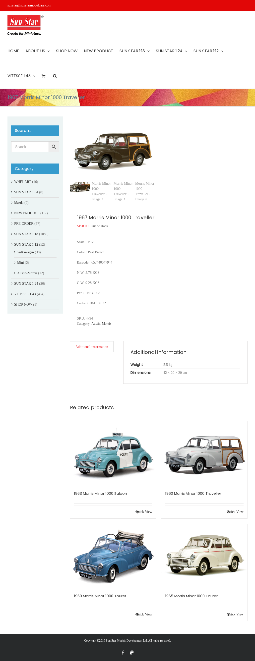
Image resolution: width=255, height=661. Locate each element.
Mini (20, 263)
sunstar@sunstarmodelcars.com (29, 5)
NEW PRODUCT (26, 213)
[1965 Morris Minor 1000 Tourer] (204, 556)
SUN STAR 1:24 (26, 283)
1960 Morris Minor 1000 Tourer (100, 596)
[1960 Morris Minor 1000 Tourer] (113, 556)
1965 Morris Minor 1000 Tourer (191, 596)
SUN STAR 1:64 (26, 192)
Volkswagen (25, 252)
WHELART (22, 182)
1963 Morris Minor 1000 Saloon (100, 493)
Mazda (18, 203)
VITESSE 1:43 (25, 294)
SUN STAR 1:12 (26, 244)
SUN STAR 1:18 (26, 234)
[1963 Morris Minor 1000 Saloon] (113, 453)
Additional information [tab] (91, 347)
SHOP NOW (23, 304)
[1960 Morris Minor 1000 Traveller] (204, 453)
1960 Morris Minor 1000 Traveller (193, 493)
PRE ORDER (23, 223)
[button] (55, 75)
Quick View (143, 512)
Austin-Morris (101, 324)
